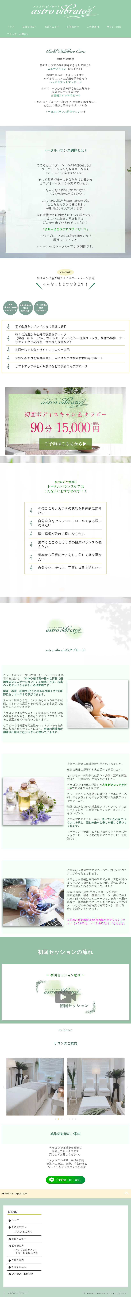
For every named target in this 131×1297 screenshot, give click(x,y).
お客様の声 (73, 27)
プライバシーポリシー (17, 1293)
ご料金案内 (93, 27)
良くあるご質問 (23, 1231)
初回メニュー (52, 27)
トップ (10, 27)
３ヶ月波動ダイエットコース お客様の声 (26, 1251)
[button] (4, 1087)
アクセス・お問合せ (18, 34)
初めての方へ (29, 27)
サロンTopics (114, 27)
